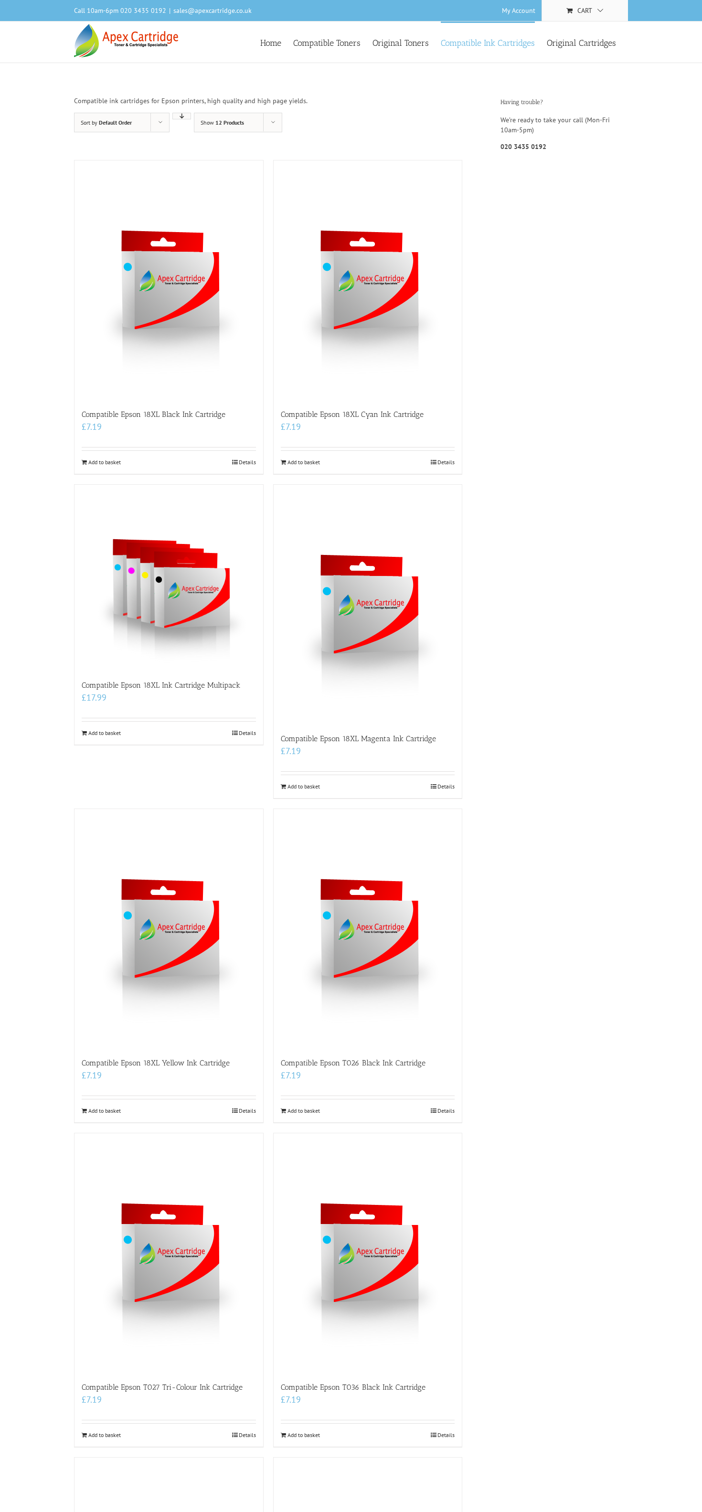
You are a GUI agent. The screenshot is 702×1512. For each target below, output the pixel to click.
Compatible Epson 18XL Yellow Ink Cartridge (156, 1062)
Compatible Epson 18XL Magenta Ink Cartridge (358, 738)
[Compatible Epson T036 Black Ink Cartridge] (368, 1252)
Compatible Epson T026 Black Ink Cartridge (353, 1062)
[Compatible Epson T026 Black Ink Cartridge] (368, 928)
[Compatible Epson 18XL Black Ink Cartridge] (168, 279)
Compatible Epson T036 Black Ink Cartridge (353, 1387)
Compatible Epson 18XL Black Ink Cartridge (153, 414)
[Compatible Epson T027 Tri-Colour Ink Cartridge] (168, 1252)
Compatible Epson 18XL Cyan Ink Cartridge (352, 414)
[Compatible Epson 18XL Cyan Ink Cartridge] (368, 279)
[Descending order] (181, 116)
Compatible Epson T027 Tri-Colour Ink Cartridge (162, 1387)
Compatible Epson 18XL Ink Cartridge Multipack (161, 685)
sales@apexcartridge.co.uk (212, 10)
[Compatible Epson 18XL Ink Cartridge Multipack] (168, 577)
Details (247, 462)
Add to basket (104, 462)
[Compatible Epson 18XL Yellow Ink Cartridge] (168, 928)
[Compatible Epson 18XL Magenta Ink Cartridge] (368, 604)
